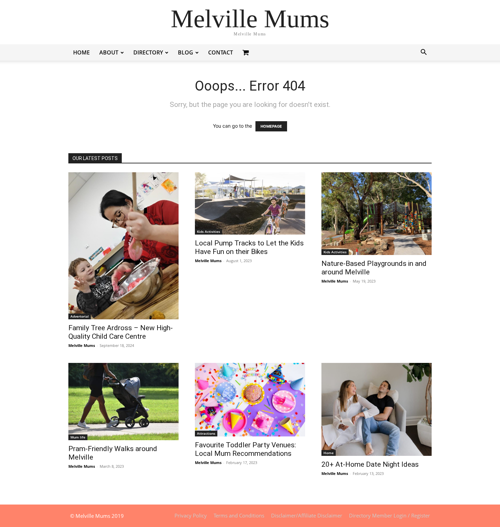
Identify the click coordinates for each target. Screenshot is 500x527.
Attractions (206, 433)
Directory (148, 52)
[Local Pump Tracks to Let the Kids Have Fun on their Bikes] (250, 203)
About (108, 52)
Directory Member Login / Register (389, 515)
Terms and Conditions (239, 515)
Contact (220, 52)
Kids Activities (208, 231)
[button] (423, 53)
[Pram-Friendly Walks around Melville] (123, 401)
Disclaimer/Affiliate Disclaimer (306, 515)
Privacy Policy (190, 515)
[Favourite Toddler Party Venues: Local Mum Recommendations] (250, 399)
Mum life (77, 437)
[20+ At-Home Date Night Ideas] (376, 409)
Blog (185, 52)
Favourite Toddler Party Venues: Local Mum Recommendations (245, 449)
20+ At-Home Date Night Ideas (370, 464)
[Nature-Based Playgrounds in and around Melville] (376, 213)
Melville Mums (81, 345)
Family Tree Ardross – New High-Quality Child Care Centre (120, 332)
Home (81, 52)
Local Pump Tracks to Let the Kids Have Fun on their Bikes (249, 247)
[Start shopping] (246, 52)
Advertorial (79, 316)
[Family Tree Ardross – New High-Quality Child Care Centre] (123, 245)
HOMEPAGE (271, 126)
